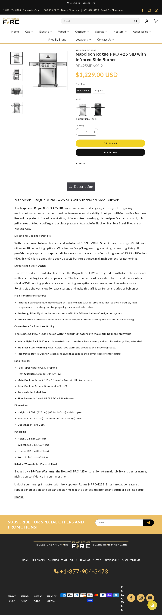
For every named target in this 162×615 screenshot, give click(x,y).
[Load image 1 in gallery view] (17, 58)
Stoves (97, 560)
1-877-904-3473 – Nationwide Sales (21, 10)
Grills (73, 560)
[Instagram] (149, 10)
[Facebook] (142, 10)
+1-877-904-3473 (84, 571)
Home (25, 560)
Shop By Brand (131, 560)
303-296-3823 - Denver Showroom (62, 10)
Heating (85, 560)
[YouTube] (156, 10)
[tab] (81, 186)
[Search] (136, 21)
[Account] (147, 21)
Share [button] (82, 163)
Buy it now (110, 152)
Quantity (80, 125)
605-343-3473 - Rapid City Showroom (103, 10)
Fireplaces (38, 560)
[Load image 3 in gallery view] (17, 75)
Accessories (112, 560)
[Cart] (156, 21)
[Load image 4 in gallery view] (17, 91)
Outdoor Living (57, 560)
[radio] (83, 90)
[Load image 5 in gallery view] (17, 108)
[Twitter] (150, 598)
